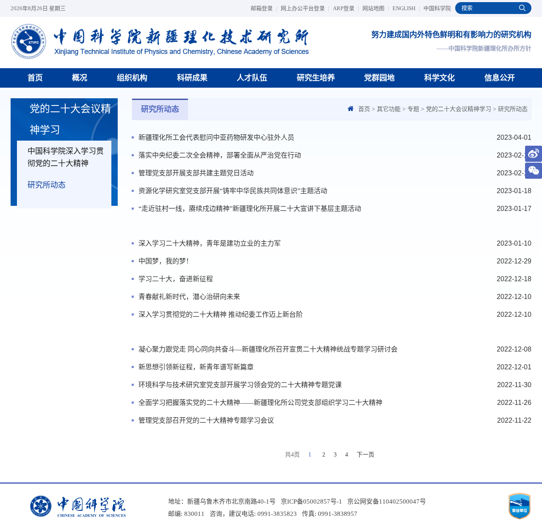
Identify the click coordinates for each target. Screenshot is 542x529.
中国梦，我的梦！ (165, 261)
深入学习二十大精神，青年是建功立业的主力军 (209, 243)
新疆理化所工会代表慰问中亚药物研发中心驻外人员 (216, 137)
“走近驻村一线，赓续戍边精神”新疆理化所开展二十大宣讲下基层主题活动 (249, 208)
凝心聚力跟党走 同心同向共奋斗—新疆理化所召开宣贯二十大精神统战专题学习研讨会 (268, 349)
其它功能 (389, 109)
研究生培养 (316, 78)
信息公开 (499, 78)
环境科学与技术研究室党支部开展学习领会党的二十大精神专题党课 (240, 384)
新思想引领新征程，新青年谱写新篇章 (196, 367)
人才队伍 (252, 78)
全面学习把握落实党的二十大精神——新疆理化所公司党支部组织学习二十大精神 (260, 402)
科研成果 (192, 78)
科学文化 (439, 78)
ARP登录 (346, 8)
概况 (79, 78)
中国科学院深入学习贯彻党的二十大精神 (66, 157)
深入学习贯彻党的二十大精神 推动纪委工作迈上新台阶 (220, 314)
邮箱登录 (264, 8)
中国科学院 (437, 8)
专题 (413, 109)
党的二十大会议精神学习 (458, 109)
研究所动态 (47, 185)
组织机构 (132, 78)
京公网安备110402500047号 (386, 501)
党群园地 (379, 78)
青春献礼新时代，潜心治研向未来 (189, 296)
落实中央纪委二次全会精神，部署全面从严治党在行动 (219, 155)
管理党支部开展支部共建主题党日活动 (196, 173)
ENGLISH (406, 8)
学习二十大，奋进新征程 (175, 279)
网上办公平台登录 (305, 8)
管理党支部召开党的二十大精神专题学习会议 (206, 420)
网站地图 (375, 8)
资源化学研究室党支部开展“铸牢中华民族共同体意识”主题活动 (232, 190)
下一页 (365, 454)
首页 (35, 78)
